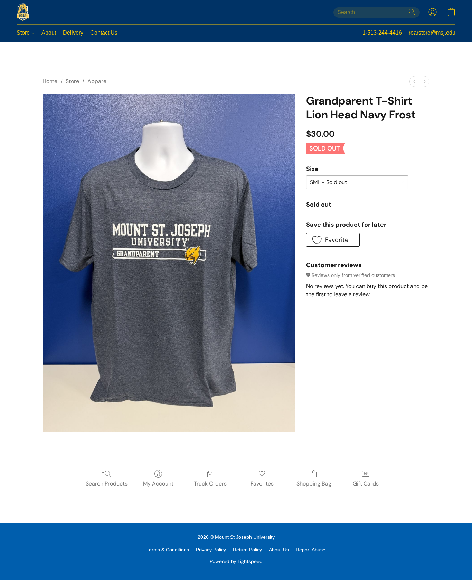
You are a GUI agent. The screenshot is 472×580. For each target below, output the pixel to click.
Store (24, 33)
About (48, 33)
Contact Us (103, 33)
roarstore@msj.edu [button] (432, 33)
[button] (23, 12)
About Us (279, 549)
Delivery (73, 33)
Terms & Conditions (168, 549)
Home (50, 81)
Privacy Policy (211, 549)
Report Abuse (310, 549)
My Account (158, 483)
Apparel (97, 81)
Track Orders (210, 483)
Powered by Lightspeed (236, 561)
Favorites (262, 483)
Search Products (107, 483)
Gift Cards (366, 483)
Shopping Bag (313, 483)
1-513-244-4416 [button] (382, 33)
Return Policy (247, 549)
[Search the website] (412, 12)
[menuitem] (414, 81)
